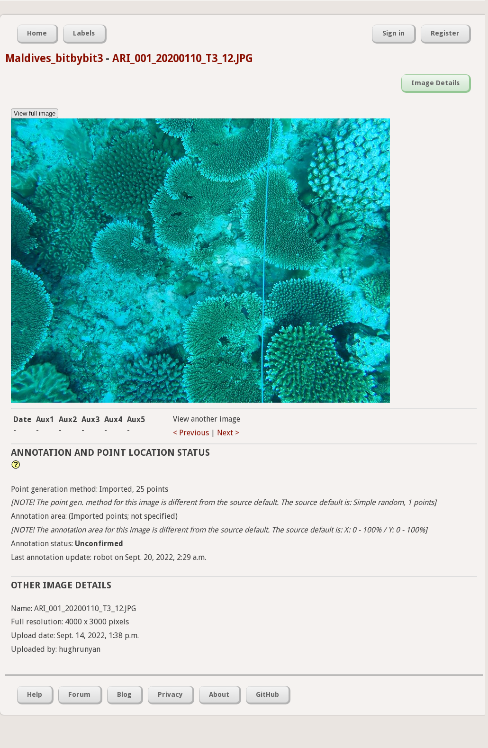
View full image (34, 113)
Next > (228, 432)
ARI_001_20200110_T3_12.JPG (182, 58)
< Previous (191, 432)
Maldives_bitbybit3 (54, 58)
